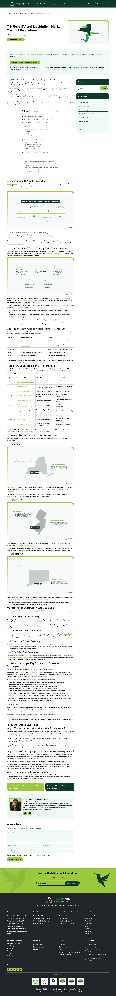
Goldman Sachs (35, 341)
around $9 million (51, 95)
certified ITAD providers (22, 494)
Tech (86, 926)
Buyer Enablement (84, 106)
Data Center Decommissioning (17, 928)
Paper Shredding (38, 923)
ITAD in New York (11, 487)
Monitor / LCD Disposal (66, 923)
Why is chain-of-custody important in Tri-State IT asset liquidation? (41, 167)
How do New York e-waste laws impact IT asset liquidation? (39, 169)
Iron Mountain (22, 672)
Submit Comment (14, 859)
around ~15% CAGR (37, 622)
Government (89, 923)
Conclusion (26, 156)
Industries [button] (63, 4)
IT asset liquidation (12, 184)
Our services (63, 947)
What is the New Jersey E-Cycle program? (35, 172)
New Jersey (10, 946)
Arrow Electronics (33, 672)
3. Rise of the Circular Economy (32, 146)
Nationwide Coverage (14, 943)
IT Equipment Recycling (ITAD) (16, 921)
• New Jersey (28, 133)
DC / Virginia (11, 956)
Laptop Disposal (64, 918)
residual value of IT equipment (48, 236)
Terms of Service (48, 992)
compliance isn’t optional (27, 370)
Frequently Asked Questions (31, 159)
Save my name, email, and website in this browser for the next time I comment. (29, 855)
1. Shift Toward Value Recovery (32, 142)
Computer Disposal (65, 916)
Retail (87, 928)
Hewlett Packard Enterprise (24, 657)
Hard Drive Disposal (65, 921)
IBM (22, 349)
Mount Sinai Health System (28, 344)
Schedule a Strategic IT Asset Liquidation (24, 62)
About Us (62, 944)
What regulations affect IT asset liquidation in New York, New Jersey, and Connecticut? (41, 164)
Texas (9, 953)
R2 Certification (21, 419)
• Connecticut (28, 136)
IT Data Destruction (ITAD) (15, 918)
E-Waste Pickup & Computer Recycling (19, 916)
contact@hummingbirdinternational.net (96, 947)
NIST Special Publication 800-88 (25, 382)
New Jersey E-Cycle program (17, 775)
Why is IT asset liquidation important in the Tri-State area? (39, 161)
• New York (27, 131)
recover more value (67, 714)
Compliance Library (39, 947)
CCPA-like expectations (23, 391)
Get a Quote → (101, 4)
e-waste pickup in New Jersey (24, 545)
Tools (80, 129)
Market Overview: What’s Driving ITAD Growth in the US (38, 119)
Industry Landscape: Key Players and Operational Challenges (40, 153)
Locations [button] (72, 4)
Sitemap (57, 992)
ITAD (15, 13)
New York (10, 948)
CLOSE (57, 111)
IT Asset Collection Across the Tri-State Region (36, 129)
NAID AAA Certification (23, 424)
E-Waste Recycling (84, 117)
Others (87, 934)
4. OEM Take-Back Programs (32, 149)
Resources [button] (82, 4)
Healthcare (88, 918)
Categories (82, 96)
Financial (88, 921)
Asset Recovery (83, 102)
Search (81, 82)
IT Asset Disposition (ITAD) (15, 923)
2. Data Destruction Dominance (33, 144)
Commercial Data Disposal (41, 918)
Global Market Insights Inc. (26, 300)
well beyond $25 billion (58, 305)
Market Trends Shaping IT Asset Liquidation (35, 140)
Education (88, 931)
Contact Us (62, 949)
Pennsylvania (11, 951)
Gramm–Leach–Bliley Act (24, 400)
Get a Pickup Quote (15, 39)
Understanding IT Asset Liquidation (33, 116)
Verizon (26, 349)
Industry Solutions (84, 121)
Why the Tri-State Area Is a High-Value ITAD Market (37, 123)
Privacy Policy (38, 992)
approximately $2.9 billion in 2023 (55, 253)
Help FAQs (36, 949)
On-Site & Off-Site (38, 916)
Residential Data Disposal (41, 921)
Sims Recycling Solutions (31, 674)
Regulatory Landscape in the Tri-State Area (35, 126)
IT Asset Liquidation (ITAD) (15, 926)
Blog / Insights (37, 944)
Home (10, 13)
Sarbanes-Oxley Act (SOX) (24, 395)
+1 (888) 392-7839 (91, 944)
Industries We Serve (91, 916)
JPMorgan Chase (25, 341)
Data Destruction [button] (42, 4)
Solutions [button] (30, 4)
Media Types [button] (53, 4)
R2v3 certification (47, 430)
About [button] (90, 4)
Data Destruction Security (86, 114)
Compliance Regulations (85, 110)
